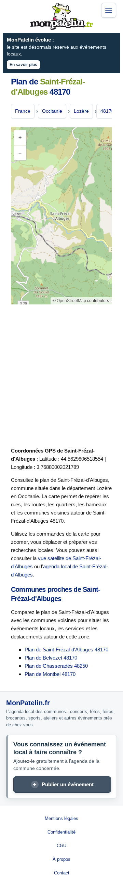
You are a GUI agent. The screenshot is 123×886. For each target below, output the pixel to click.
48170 (107, 111)
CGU (61, 845)
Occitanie (52, 111)
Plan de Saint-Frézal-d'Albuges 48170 (66, 649)
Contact (61, 872)
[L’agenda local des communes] (61, 16)
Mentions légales (61, 818)
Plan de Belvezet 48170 (51, 658)
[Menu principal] (108, 10)
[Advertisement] (61, 374)
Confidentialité (61, 832)
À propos (61, 859)
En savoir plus (23, 64)
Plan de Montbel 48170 (50, 674)
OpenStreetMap (71, 300)
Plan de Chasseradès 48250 (56, 666)
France (22, 111)
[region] (61, 215)
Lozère (81, 111)
